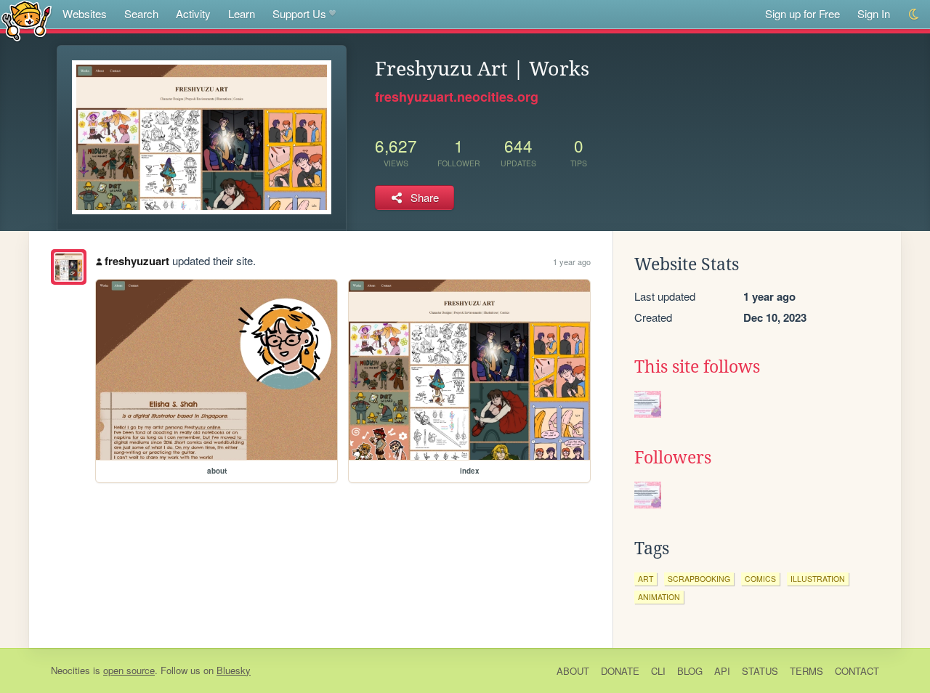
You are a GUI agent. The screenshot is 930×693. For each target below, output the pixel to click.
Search (141, 13)
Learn (241, 13)
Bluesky (234, 670)
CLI (658, 671)
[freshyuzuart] (69, 267)
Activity (193, 13)
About (573, 671)
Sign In (873, 13)
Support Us (299, 13)
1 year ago (572, 261)
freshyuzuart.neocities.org (456, 96)
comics (760, 578)
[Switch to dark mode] (914, 14)
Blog (690, 671)
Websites (84, 13)
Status (760, 671)
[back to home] (26, 20)
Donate (620, 671)
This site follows (697, 366)
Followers (672, 457)
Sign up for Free (802, 13)
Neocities (70, 670)
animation (659, 596)
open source (129, 670)
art (645, 578)
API (722, 671)
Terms (806, 671)
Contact (857, 671)
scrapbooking (699, 578)
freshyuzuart (137, 261)
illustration (817, 578)
